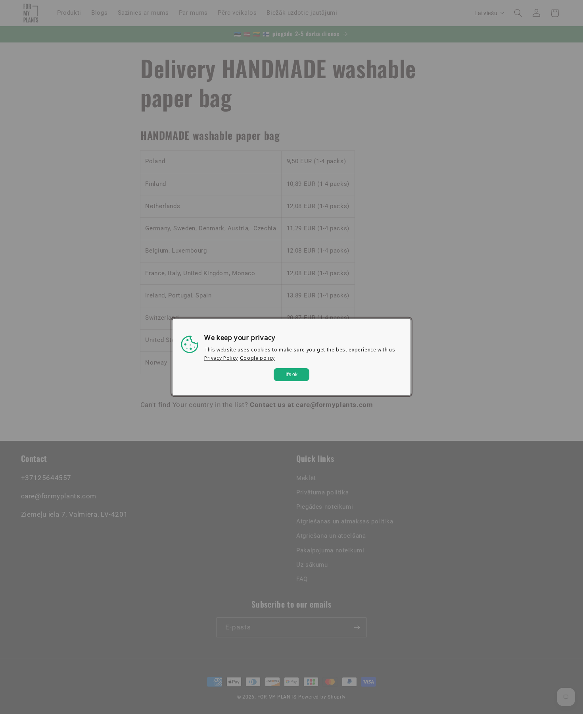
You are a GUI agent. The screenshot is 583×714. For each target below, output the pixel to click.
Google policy (257, 358)
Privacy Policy (221, 358)
